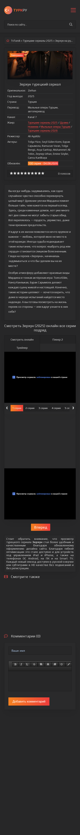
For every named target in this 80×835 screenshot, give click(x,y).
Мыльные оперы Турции (55, 126)
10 (43, 173)
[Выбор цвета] (68, 664)
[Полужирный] (15, 664)
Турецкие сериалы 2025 (43, 122)
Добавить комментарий (29, 701)
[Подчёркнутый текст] (27, 664)
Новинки (33, 126)
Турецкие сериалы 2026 (43, 130)
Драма (64, 122)
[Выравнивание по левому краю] (41, 664)
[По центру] (48, 664)
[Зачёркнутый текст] (34, 664)
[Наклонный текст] (21, 664)
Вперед (40, 527)
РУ (20, 10)
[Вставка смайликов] (61, 664)
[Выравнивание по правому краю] (54, 664)
